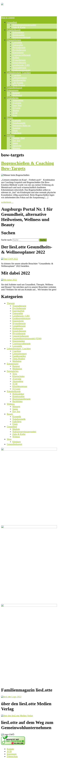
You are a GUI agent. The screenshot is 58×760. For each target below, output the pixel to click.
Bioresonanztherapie (21, 37)
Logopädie (17, 42)
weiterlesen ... (7, 202)
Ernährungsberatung (21, 70)
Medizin (16, 429)
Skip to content (7, 17)
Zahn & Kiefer (18, 27)
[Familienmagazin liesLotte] (11, 697)
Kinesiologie (18, 52)
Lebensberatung (19, 77)
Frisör (15, 130)
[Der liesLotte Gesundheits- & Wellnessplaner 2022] (9, 259)
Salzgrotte (16, 145)
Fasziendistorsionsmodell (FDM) (27, 338)
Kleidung (16, 441)
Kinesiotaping (18, 341)
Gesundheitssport (14, 88)
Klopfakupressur (19, 386)
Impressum (11, 754)
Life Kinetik (17, 82)
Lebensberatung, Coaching (19, 72)
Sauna (15, 143)
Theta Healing (18, 85)
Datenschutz (12, 756)
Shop (9, 439)
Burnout (16, 93)
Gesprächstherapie (20, 336)
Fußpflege (16, 133)
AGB (9, 751)
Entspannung (12, 90)
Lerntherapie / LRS (21, 65)
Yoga (14, 115)
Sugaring (16, 128)
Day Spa (16, 140)
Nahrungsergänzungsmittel (24, 25)
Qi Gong (16, 108)
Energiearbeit (18, 311)
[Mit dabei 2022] (9, 280)
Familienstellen (19, 80)
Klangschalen (18, 376)
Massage (16, 148)
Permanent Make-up (21, 125)
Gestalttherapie (19, 326)
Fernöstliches (12, 98)
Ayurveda (16, 103)
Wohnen (16, 436)
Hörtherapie (17, 328)
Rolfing (15, 57)
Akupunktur (17, 100)
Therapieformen (14, 40)
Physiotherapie (18, 47)
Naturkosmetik (18, 123)
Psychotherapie (19, 50)
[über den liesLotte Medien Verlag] (17, 715)
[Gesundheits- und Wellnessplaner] (29, 10)
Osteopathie (17, 45)
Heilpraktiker (18, 32)
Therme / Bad (18, 138)
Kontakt (10, 749)
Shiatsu (15, 110)
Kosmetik (16, 120)
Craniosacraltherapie (21, 55)
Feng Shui (17, 105)
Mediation (16, 361)
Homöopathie (18, 35)
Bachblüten (17, 401)
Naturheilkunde (14, 30)
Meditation (17, 95)
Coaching (16, 75)
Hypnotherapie (19, 60)
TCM (14, 113)
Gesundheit (12, 22)
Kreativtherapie (19, 62)
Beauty (10, 118)
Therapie (11, 303)
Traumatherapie (19, 67)
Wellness (11, 135)
